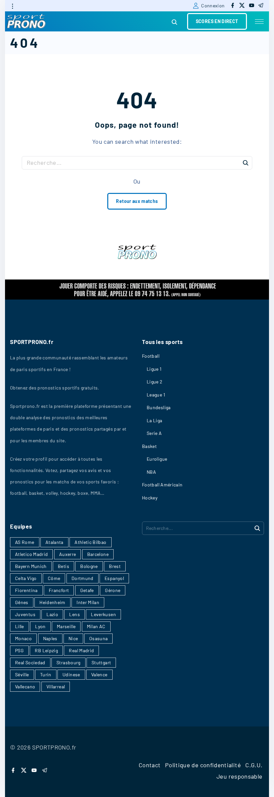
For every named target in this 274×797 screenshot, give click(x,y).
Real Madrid (81, 650)
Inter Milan (88, 602)
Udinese (71, 674)
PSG (19, 650)
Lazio (52, 614)
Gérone (112, 590)
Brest (115, 566)
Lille (19, 626)
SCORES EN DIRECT (217, 21)
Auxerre (67, 554)
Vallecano (25, 686)
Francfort (59, 590)
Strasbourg (68, 662)
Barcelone (98, 554)
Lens (74, 614)
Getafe (87, 590)
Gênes (21, 602)
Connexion (213, 5)
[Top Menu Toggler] (259, 21)
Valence (99, 674)
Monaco (23, 638)
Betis (63, 566)
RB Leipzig (46, 650)
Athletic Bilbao (90, 542)
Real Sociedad (30, 662)
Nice (73, 638)
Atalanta (54, 542)
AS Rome (24, 542)
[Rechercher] (245, 162)
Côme (54, 578)
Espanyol (114, 578)
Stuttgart (101, 662)
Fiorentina (26, 590)
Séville (22, 674)
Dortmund (83, 578)
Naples (50, 638)
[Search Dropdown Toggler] (174, 22)
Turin (45, 674)
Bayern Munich (31, 566)
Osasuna (98, 638)
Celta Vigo (26, 578)
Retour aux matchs (137, 201)
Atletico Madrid (31, 554)
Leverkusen (103, 614)
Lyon (40, 626)
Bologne (89, 566)
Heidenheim (52, 602)
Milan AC (96, 626)
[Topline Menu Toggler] (12, 6)
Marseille (66, 626)
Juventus (25, 614)
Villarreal (55, 686)
